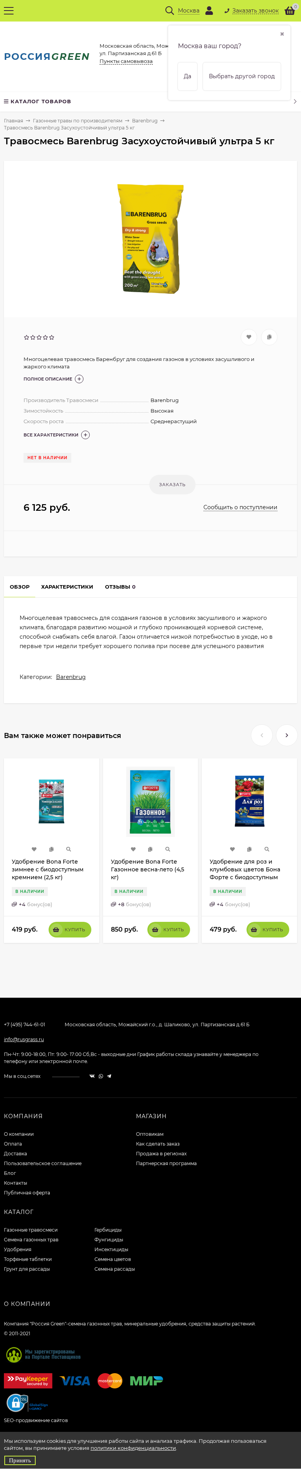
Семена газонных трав (31, 1240)
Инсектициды (111, 1249)
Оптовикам (149, 1134)
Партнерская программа (166, 1163)
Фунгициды (108, 1240)
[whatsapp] (101, 1076)
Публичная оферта (27, 1193)
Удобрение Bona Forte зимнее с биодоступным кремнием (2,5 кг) (47, 869)
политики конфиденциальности (133, 1448)
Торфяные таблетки (28, 1259)
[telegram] (109, 1076)
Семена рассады (114, 1269)
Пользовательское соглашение (43, 1163)
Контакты (15, 1183)
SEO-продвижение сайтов (36, 1420)
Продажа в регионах (161, 1154)
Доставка (15, 1154)
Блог (10, 1173)
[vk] (92, 1076)
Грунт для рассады (27, 1269)
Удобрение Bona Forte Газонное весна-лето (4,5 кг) (147, 869)
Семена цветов (112, 1259)
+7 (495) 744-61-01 (24, 1024)
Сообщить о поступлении (240, 507)
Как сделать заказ (158, 1144)
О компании (19, 1134)
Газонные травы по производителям (77, 121)
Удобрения (17, 1249)
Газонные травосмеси (31, 1230)
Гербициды (107, 1230)
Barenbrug (145, 121)
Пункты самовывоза (126, 61)
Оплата (13, 1144)
